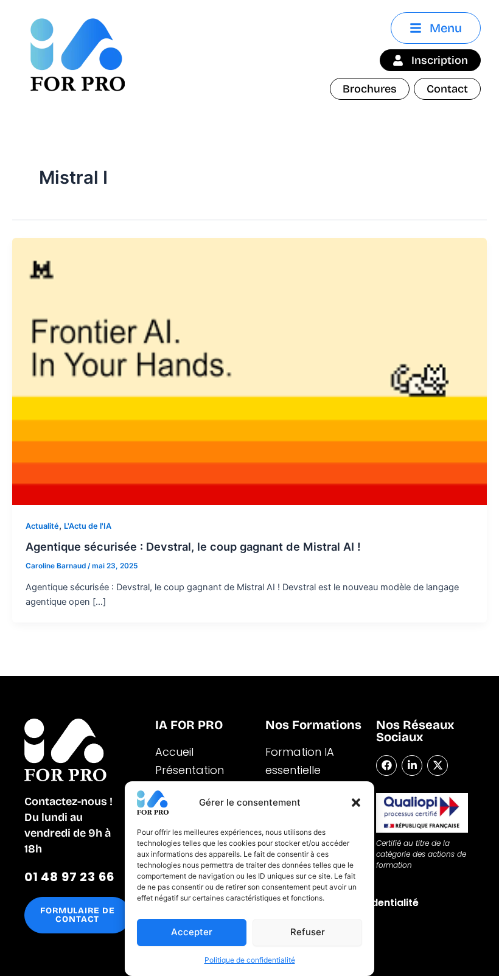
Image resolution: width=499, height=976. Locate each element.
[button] (356, 802)
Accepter (191, 932)
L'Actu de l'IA (87, 526)
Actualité (42, 526)
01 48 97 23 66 (69, 876)
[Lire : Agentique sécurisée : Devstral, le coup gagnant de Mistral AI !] (249, 370)
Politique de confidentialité (249, 959)
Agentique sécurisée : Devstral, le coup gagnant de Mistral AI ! (193, 546)
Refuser (307, 932)
